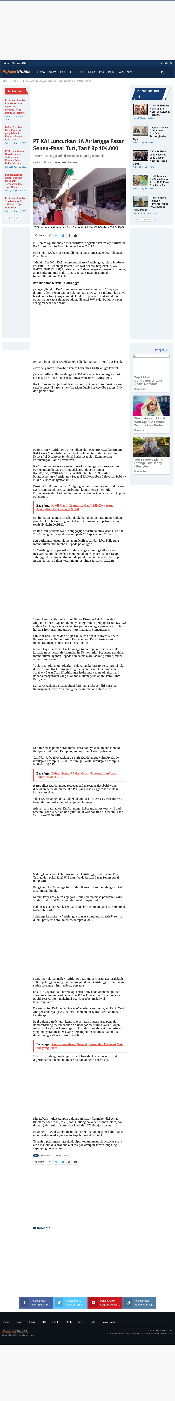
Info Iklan (137, 1333)
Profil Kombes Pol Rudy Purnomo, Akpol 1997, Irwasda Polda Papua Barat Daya (15, 106)
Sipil (81, 72)
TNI (72, 72)
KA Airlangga (46, 1155)
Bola (111, 72)
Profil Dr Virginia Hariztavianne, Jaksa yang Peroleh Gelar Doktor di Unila (14, 157)
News (52, 72)
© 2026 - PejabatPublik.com (160, 1330)
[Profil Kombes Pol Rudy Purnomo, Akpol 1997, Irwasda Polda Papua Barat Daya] (140, 201)
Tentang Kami (113, 1333)
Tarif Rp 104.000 (61, 1155)
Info (101, 72)
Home (41, 72)
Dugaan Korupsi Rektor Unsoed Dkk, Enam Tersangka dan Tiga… (150, 133)
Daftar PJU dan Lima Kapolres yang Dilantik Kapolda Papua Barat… (150, 157)
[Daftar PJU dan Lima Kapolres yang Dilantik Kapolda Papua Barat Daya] (140, 155)
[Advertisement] (87, 29)
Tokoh (91, 72)
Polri (62, 72)
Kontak (147, 1333)
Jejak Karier (125, 72)
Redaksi (126, 1333)
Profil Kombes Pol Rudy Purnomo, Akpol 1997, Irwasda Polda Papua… (150, 203)
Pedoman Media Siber (163, 1333)
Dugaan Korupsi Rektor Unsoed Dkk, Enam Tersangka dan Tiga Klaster (14, 180)
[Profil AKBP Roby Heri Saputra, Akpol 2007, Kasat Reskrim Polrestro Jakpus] (140, 109)
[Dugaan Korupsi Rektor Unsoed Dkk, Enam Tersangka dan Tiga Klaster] (140, 131)
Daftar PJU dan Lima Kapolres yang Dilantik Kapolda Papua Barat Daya (13, 133)
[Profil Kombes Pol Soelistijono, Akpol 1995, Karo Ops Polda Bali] (140, 180)
